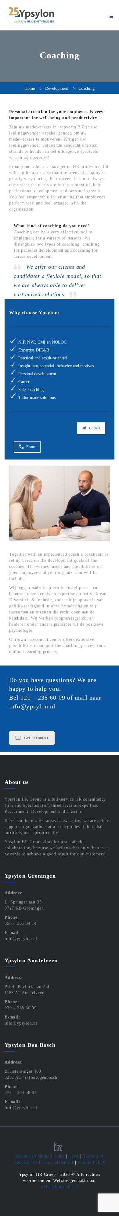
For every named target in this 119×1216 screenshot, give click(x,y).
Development (56, 88)
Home (29, 88)
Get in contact (36, 738)
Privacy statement (56, 1162)
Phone (30, 447)
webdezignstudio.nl (59, 1186)
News (73, 1156)
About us (24, 1156)
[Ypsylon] (32, 15)
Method (45, 1156)
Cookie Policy (91, 1162)
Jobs (60, 1156)
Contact (94, 428)
